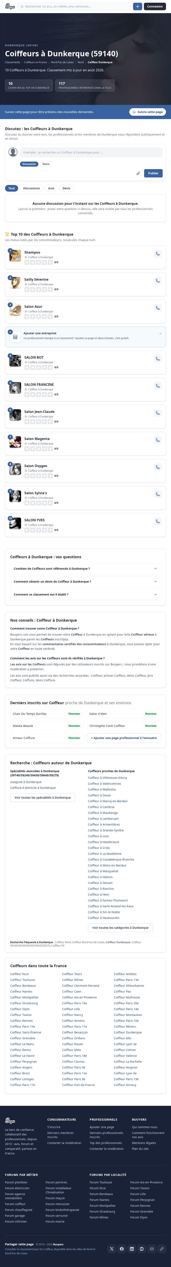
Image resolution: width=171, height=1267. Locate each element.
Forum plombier (16, 1182)
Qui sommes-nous (144, 1127)
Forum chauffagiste (18, 1210)
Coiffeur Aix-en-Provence (79, 997)
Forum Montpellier (103, 1206)
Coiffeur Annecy (125, 1085)
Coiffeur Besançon (75, 1032)
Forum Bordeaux (101, 1194)
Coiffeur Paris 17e (22, 1085)
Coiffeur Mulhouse (127, 997)
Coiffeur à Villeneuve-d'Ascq (107, 778)
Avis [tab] (51, 188)
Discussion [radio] (29, 164)
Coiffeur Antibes (125, 974)
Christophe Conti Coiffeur (122, 726)
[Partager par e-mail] (152, 1249)
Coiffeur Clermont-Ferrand (80, 986)
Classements (12, 62)
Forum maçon (55, 1198)
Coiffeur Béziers (125, 1026)
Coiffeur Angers (21, 1067)
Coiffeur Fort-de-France (78, 1085)
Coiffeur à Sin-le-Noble (104, 912)
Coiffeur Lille (71, 1009)
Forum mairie (55, 1221)
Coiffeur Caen (71, 991)
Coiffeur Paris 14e (126, 1009)
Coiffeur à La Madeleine (104, 854)
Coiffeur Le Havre (22, 1056)
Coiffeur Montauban (128, 1015)
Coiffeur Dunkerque (100, 62)
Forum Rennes (140, 1206)
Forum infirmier (16, 1221)
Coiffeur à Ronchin (101, 889)
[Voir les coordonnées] (158, 253)
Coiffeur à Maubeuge (103, 813)
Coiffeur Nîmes (72, 980)
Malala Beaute (46, 726)
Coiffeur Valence (125, 1056)
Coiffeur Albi (122, 1038)
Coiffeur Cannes (73, 1061)
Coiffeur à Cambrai (101, 807)
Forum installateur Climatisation (59, 1190)
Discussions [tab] (31, 188)
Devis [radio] (46, 164)
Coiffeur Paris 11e (74, 1026)
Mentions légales (144, 1143)
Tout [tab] (11, 188)
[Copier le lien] (162, 1249)
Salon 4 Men (122, 714)
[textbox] (91, 152)
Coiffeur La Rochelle (128, 1061)
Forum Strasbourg (102, 1211)
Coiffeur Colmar (125, 1050)
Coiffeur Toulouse (22, 980)
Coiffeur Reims (20, 1050)
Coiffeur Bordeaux (23, 986)
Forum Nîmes (99, 1217)
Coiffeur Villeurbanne (129, 986)
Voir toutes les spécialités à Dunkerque (43, 797)
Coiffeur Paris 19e (126, 1079)
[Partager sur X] (112, 1249)
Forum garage (15, 1216)
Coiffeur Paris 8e (73, 1079)
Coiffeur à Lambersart (103, 819)
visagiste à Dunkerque (25, 782)
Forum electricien (17, 1188)
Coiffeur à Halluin (100, 877)
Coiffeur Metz (71, 1050)
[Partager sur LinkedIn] (132, 1249)
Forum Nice (98, 1188)
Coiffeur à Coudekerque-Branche (111, 859)
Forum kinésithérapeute (62, 1210)
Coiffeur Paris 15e (22, 1026)
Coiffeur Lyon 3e (125, 1044)
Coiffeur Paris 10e (126, 1021)
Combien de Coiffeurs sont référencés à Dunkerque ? (52, 569)
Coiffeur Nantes (21, 991)
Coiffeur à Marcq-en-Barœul (107, 801)
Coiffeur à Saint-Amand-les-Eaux (110, 906)
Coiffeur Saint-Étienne (25, 1032)
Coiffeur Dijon (20, 1009)
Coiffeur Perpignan (23, 1061)
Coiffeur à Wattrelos (102, 789)
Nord (81, 62)
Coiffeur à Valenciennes (104, 784)
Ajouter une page (102, 1127)
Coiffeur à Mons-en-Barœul (107, 865)
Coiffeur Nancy (72, 1015)
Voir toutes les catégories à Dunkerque (120, 928)
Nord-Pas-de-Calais (62, 62)
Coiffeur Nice (19, 974)
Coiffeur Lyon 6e (125, 1073)
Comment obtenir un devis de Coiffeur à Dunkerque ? (52, 581)
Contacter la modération (64, 1143)
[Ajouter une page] (137, 6)
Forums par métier (21, 1175)
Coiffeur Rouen (72, 1044)
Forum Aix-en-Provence (146, 1182)
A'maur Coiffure (46, 738)
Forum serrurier (57, 1216)
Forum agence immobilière (15, 1196)
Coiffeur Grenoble (22, 1038)
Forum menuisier (58, 1204)
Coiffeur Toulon (21, 1015)
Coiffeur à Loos (98, 836)
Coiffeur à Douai (99, 795)
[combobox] (74, 6)
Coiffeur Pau (122, 991)
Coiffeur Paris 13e (126, 980)
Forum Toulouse (101, 1182)
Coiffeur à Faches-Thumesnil (108, 900)
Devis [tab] (66, 188)
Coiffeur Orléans (73, 1038)
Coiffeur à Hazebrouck (103, 842)
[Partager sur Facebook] (122, 1249)
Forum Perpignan (142, 1200)
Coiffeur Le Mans (22, 1044)
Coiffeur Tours (72, 974)
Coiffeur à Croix (99, 848)
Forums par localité (108, 1175)
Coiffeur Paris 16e (74, 1003)
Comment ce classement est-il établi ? (41, 594)
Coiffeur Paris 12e (74, 1073)
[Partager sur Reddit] (142, 1249)
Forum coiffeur (15, 1204)
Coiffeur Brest (20, 1073)
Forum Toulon (140, 1188)
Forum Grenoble (141, 1211)
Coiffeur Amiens (73, 1021)
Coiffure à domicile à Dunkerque (33, 788)
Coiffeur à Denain (100, 883)
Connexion (155, 6)
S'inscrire (53, 1127)
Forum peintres (56, 1182)
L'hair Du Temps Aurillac (46, 714)
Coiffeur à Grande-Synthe (106, 830)
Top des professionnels (106, 1143)
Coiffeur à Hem (98, 894)
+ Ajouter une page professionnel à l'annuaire (124, 738)
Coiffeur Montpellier (24, 997)
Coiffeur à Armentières (104, 824)
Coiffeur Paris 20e (126, 1003)
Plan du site (140, 1149)
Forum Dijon (138, 1217)
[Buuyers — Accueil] (10, 6)
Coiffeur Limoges (22, 1079)
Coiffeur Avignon (125, 1067)
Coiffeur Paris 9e (73, 1067)
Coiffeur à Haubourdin (103, 918)
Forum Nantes (99, 1200)
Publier (153, 173)
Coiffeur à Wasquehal (103, 871)
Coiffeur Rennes (21, 1021)
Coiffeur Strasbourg (24, 1003)
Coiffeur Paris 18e (74, 1056)
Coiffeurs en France (35, 62)
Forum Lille (138, 1194)
